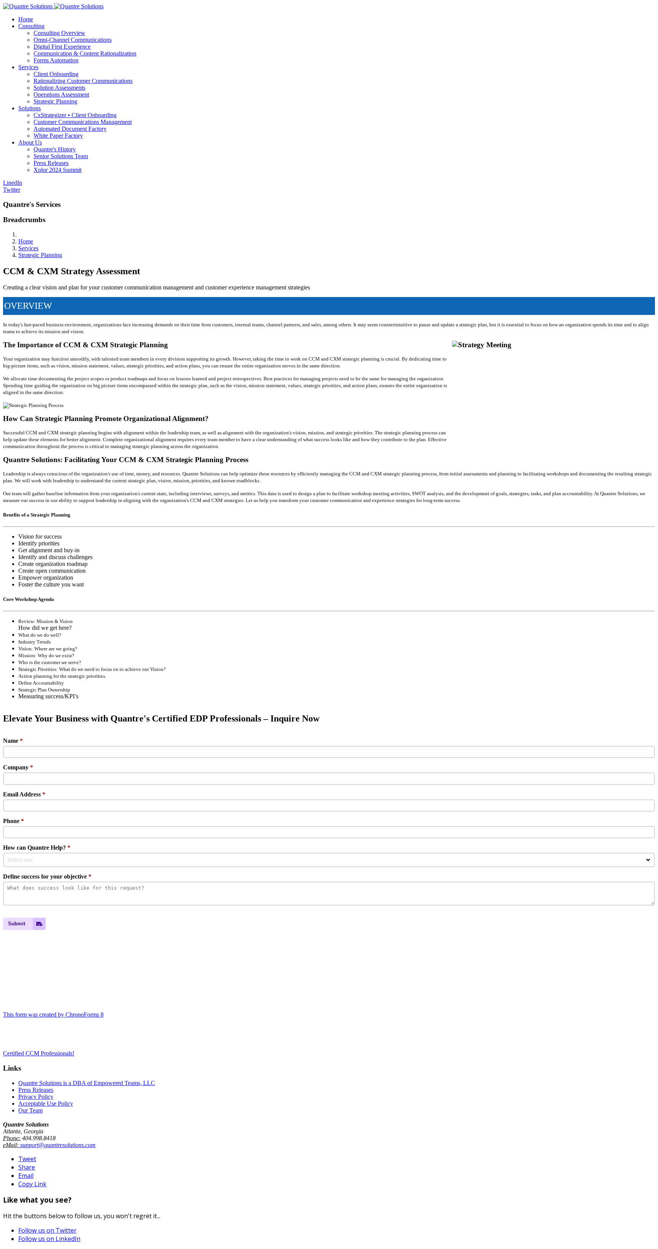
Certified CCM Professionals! (38, 1053)
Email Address (24, 794)
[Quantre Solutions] (53, 6)
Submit (16, 923)
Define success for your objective (47, 876)
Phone (13, 821)
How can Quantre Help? (36, 847)
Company (18, 767)
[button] (31, 26)
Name (13, 740)
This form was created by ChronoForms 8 (53, 1014)
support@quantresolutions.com (57, 1145)
